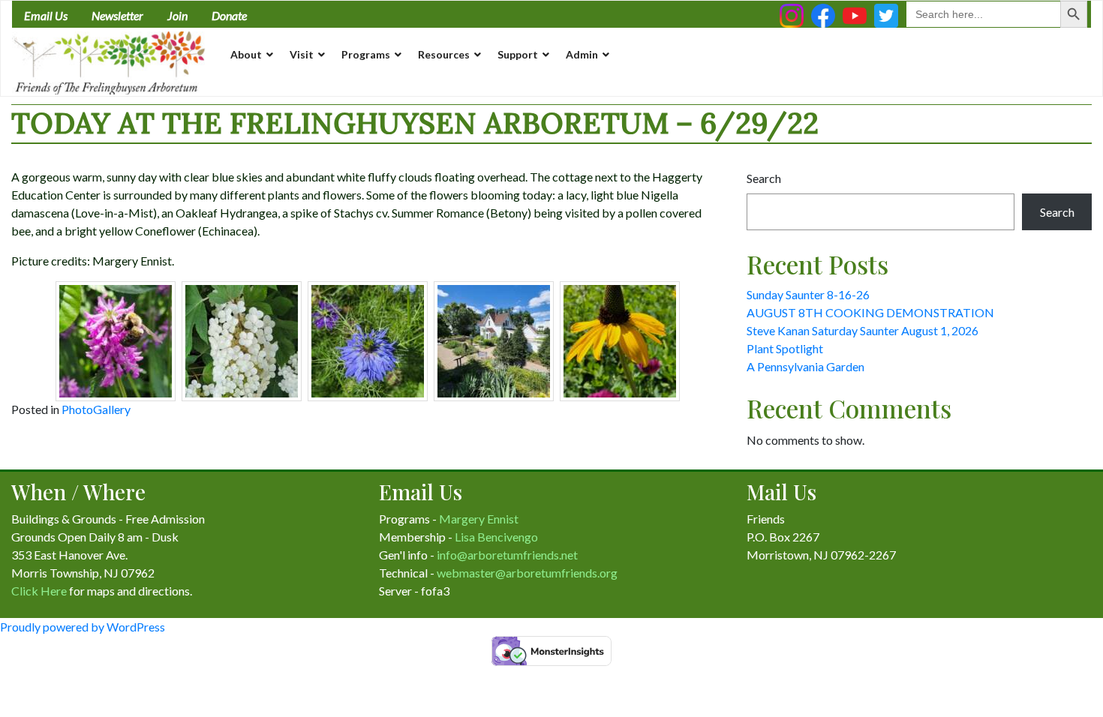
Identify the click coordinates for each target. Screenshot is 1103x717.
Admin (582, 54)
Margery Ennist (478, 519)
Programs (365, 54)
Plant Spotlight (785, 348)
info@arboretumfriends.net (507, 555)
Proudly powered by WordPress (82, 627)
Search (764, 178)
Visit (302, 54)
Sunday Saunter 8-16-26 (808, 294)
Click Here (39, 591)
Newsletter (117, 15)
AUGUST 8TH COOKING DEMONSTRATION (870, 312)
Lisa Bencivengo (496, 537)
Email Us (46, 15)
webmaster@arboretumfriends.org (527, 573)
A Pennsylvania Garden (805, 366)
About (246, 54)
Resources (444, 54)
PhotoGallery (96, 409)
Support (517, 54)
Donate (229, 15)
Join (177, 15)
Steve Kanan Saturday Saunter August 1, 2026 (862, 330)
